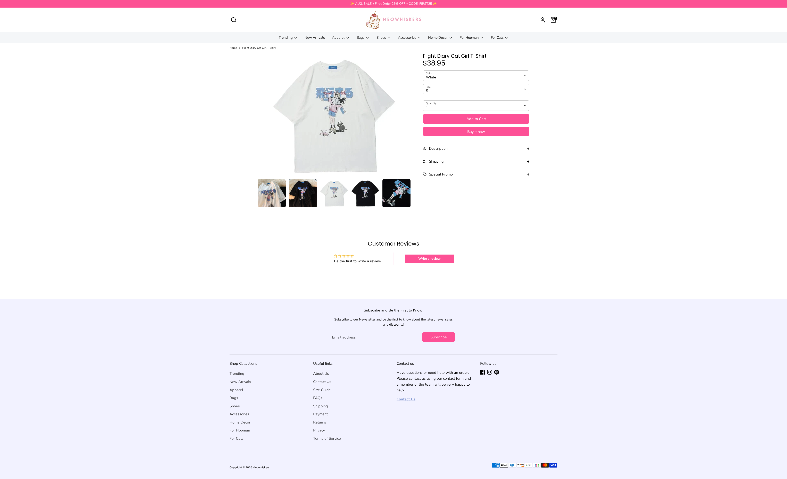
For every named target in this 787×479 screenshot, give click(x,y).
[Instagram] (489, 372)
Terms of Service (327, 438)
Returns (319, 422)
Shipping (320, 406)
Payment (320, 414)
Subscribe (438, 337)
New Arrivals (315, 37)
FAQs (317, 397)
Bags (361, 37)
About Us (321, 373)
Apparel (338, 37)
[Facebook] (482, 372)
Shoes (381, 37)
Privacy (319, 430)
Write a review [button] (429, 258)
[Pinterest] (496, 372)
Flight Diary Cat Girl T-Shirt (259, 48)
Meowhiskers (261, 467)
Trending (286, 37)
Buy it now (476, 131)
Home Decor (438, 37)
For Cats (497, 37)
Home (233, 48)
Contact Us (322, 381)
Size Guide (322, 389)
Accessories (407, 37)
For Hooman (470, 37)
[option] (334, 116)
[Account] (543, 20)
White (431, 77)
